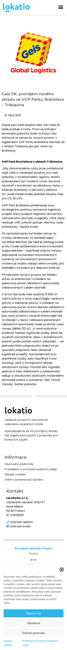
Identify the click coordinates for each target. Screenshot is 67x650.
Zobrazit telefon (21, 522)
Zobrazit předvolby (33, 633)
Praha (33, 554)
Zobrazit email (20, 526)
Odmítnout (33, 623)
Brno (33, 560)
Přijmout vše (33, 613)
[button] (61, 569)
